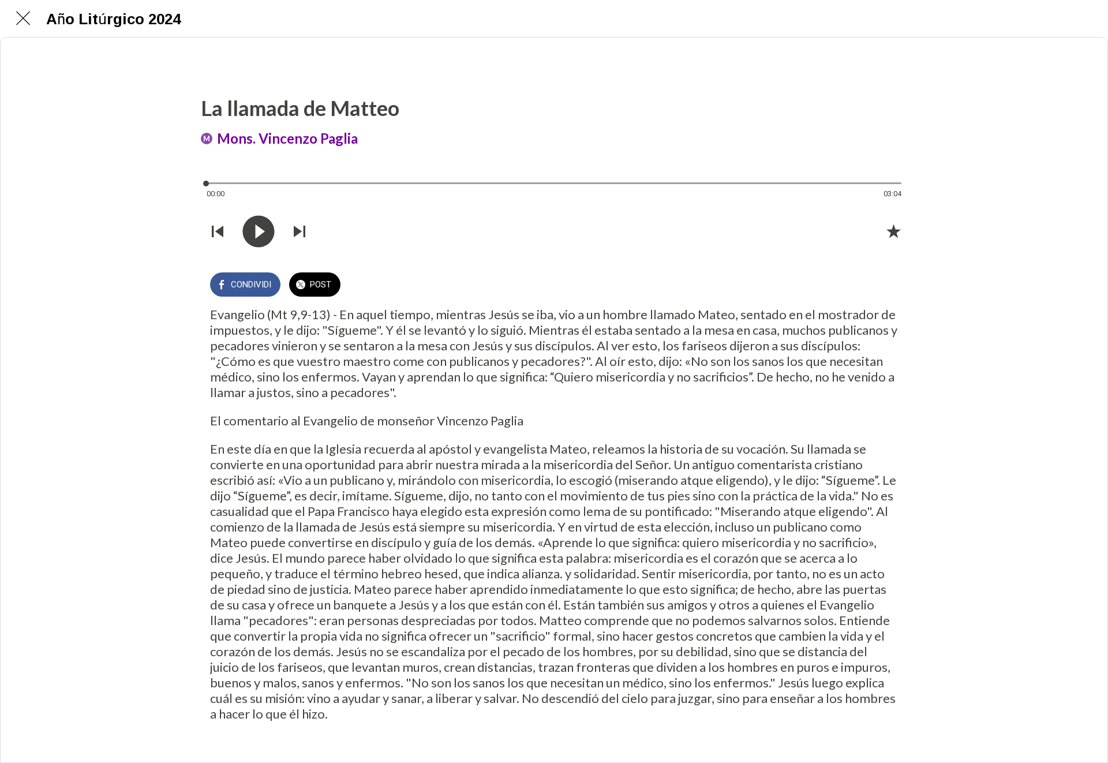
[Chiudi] (23, 18)
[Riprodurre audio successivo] (299, 231)
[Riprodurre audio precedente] (217, 231)
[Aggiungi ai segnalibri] (893, 231)
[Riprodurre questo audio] (258, 231)
